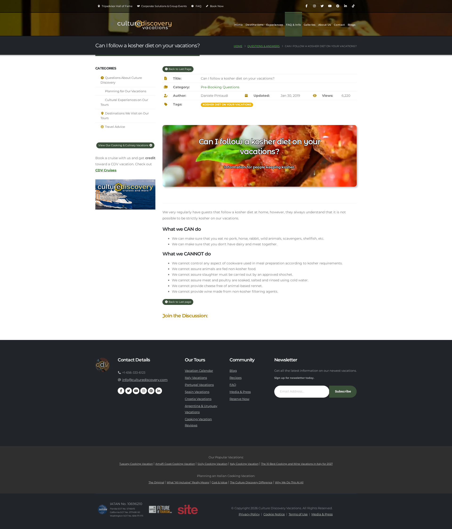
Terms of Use (298, 514)
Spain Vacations (197, 392)
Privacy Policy (249, 514)
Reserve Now (239, 399)
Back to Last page (179, 301)
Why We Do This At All (289, 482)
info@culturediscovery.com (145, 380)
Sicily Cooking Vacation (212, 463)
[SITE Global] (188, 509)
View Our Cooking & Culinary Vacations (123, 145)
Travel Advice (114, 127)
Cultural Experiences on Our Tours (124, 102)
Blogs (351, 24)
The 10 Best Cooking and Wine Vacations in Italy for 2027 (297, 463)
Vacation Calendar (199, 370)
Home (238, 24)
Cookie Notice (274, 514)
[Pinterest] (337, 6)
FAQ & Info (293, 24)
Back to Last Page (179, 69)
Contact (339, 24)
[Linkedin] (345, 6)
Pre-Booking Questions (220, 87)
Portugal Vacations (199, 385)
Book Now (216, 6)
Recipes (236, 378)
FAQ (198, 6)
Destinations (254, 24)
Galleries (310, 24)
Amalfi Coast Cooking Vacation (175, 463)
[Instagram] (314, 6)
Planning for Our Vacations (125, 91)
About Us (324, 24)
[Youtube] (330, 6)
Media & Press (240, 392)
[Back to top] (444, 523)
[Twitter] (322, 6)
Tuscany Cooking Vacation (136, 463)
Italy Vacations (196, 378)
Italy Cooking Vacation (244, 463)
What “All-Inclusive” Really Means (188, 482)
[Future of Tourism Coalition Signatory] (160, 509)
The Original (156, 482)
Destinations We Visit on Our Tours (125, 116)
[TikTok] (353, 6)
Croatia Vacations (198, 399)
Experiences (274, 24)
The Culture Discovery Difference (251, 482)
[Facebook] (306, 6)
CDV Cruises (105, 170)
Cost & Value (219, 482)
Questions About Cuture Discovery (121, 80)
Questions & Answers (263, 46)
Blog (233, 370)
